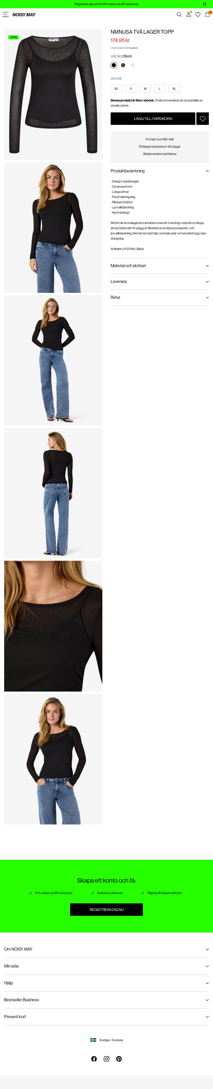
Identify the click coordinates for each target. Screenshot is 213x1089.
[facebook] (94, 1059)
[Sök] (179, 14)
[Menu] (5, 14)
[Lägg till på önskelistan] (202, 118)
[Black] (113, 65)
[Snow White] (132, 65)
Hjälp (8, 982)
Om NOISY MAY (18, 949)
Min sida (11, 966)
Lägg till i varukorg (153, 119)
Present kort (15, 1016)
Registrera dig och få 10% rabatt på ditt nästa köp (106, 4)
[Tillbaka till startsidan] (24, 14)
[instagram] (106, 1059)
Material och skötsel (128, 265)
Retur (115, 297)
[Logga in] (188, 14)
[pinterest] (119, 1059)
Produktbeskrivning (128, 170)
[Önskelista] (198, 14)
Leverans (119, 281)
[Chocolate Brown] (123, 65)
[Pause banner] (205, 4)
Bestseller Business (21, 999)
